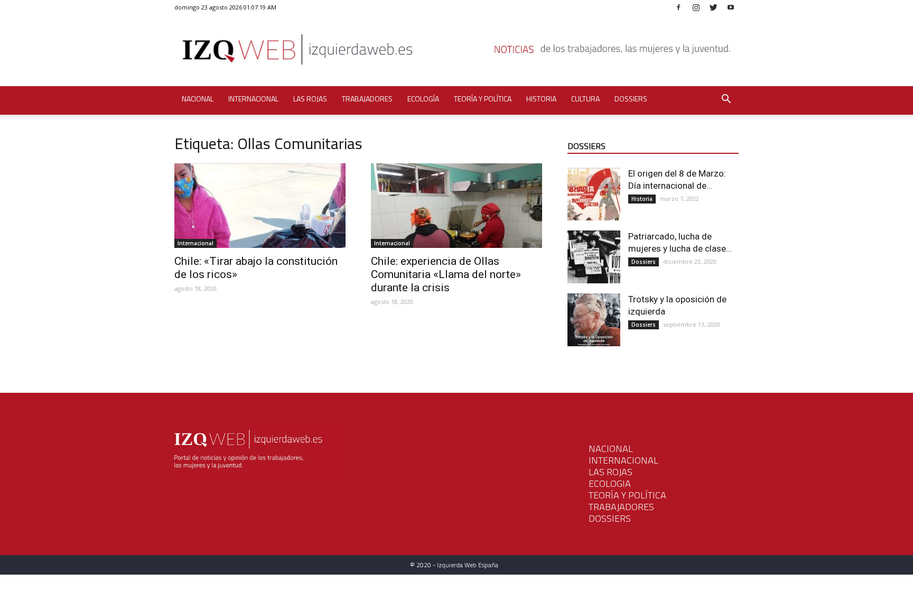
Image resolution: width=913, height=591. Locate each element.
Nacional (197, 98)
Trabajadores (367, 98)
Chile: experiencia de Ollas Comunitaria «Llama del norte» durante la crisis (446, 274)
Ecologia (610, 483)
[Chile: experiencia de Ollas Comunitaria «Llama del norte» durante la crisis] (456, 205)
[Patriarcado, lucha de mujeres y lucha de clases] (593, 256)
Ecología (423, 98)
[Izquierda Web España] (456, 53)
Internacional (253, 98)
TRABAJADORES (621, 507)
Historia (541, 98)
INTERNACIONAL (623, 460)
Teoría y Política (482, 98)
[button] (726, 100)
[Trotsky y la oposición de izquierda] (593, 319)
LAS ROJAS (610, 472)
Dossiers (630, 98)
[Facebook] (678, 7)
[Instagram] (696, 7)
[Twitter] (713, 7)
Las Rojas (310, 98)
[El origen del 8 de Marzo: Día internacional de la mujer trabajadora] (593, 194)
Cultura (585, 98)
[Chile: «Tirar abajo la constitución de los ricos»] (260, 205)
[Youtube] (731, 7)
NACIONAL (611, 448)
